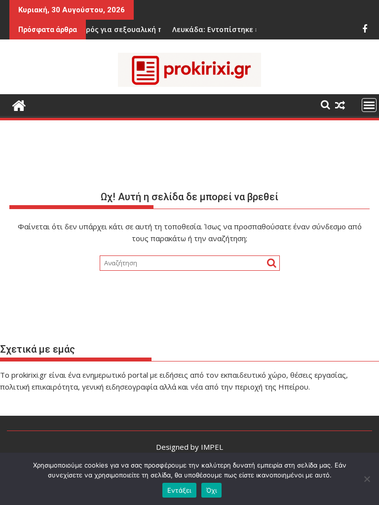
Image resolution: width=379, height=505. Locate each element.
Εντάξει (179, 490)
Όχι (211, 490)
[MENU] (369, 105)
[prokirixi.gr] (19, 104)
